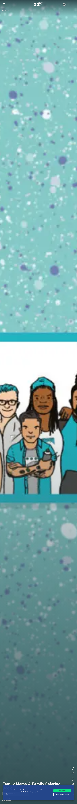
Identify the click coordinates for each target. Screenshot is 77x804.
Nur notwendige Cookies (62, 794)
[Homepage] (38, 4)
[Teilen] (73, 784)
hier (7, 794)
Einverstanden (62, 790)
